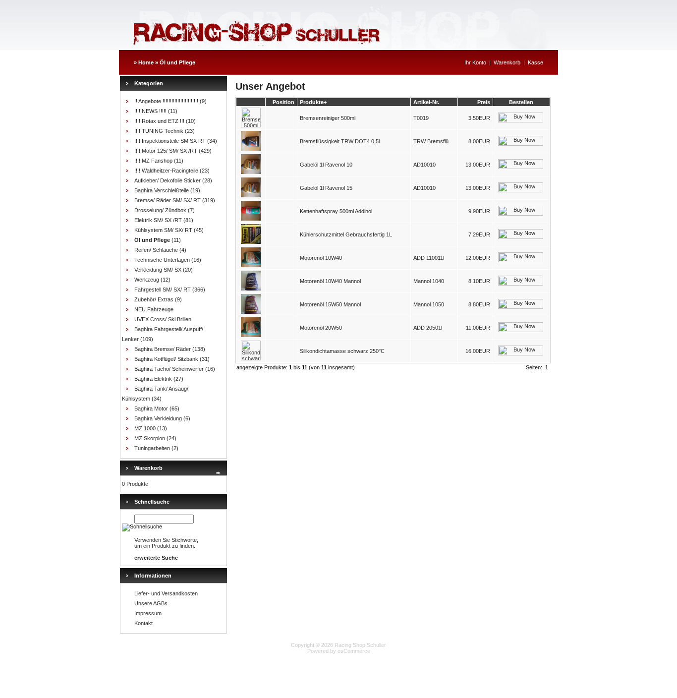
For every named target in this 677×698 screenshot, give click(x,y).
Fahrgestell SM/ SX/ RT (162, 289)
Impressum (148, 613)
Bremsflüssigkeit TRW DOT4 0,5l (340, 141)
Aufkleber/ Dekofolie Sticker (167, 180)
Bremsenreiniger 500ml (327, 118)
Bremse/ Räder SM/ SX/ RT (167, 200)
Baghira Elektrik (153, 379)
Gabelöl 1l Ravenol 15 (326, 188)
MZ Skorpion (149, 438)
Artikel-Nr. (426, 102)
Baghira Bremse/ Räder (162, 349)
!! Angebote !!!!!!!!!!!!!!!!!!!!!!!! (166, 101)
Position (283, 102)
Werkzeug (146, 280)
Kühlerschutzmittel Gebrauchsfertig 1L (346, 234)
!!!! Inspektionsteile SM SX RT (170, 141)
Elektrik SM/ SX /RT (158, 220)
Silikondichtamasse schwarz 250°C (342, 351)
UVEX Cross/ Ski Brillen (162, 319)
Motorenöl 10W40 (321, 258)
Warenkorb (507, 62)
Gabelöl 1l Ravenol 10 (326, 165)
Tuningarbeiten (152, 448)
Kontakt (143, 623)
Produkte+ (313, 102)
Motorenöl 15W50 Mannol (330, 304)
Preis (483, 102)
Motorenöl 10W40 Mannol (330, 281)
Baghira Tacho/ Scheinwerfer (169, 369)
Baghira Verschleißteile (161, 190)
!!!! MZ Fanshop (153, 161)
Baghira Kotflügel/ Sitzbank (166, 359)
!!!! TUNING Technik (158, 131)
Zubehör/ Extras (153, 299)
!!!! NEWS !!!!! (150, 111)
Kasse (535, 62)
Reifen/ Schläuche (156, 250)
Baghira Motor (151, 408)
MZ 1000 (145, 428)
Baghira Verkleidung (158, 418)
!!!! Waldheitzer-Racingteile (166, 171)
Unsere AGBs (151, 603)
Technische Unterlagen (162, 260)
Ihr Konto (475, 62)
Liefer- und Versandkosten (166, 593)
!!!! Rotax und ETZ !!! (159, 121)
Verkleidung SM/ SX (157, 270)
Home (146, 62)
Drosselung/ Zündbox (160, 210)
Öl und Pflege (177, 62)
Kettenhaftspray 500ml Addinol (336, 211)
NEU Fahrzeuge (153, 309)
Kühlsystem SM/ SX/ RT (163, 230)
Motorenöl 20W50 (321, 328)
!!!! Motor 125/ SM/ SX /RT (165, 151)
